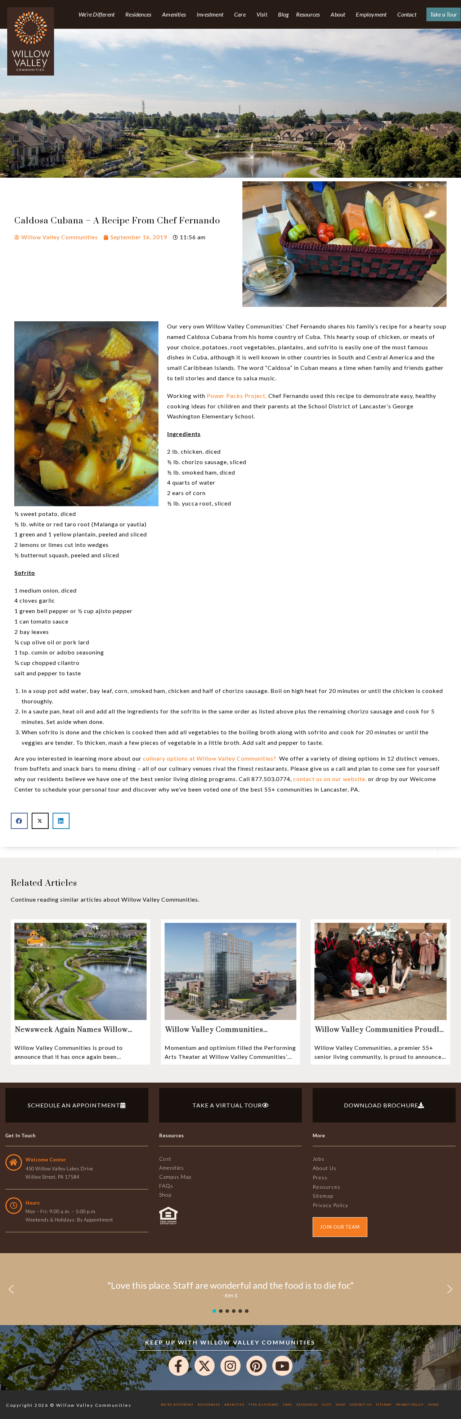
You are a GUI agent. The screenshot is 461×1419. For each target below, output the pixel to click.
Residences (138, 14)
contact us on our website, (330, 778)
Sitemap (383, 1404)
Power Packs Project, (237, 395)
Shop (340, 1404)
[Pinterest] (256, 1366)
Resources (308, 14)
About (338, 14)
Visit (261, 14)
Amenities (174, 14)
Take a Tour (443, 14)
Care (240, 14)
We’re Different (97, 14)
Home (433, 1404)
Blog (283, 14)
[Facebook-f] (179, 1366)
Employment (371, 14)
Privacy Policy (410, 1404)
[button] (19, 821)
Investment (210, 14)
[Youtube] (282, 1366)
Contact (406, 14)
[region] (230, 1289)
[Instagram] (230, 1366)
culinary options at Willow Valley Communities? (209, 758)
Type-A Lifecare (264, 1404)
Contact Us (361, 1404)
